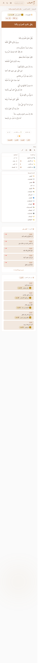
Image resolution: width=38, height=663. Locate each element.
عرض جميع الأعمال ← (19, 270)
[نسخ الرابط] (22, 150)
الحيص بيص (25, 229)
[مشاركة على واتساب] (26, 150)
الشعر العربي (26, 9)
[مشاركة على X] (34, 150)
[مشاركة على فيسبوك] (30, 150)
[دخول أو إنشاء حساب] (3, 2)
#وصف (22, 140)
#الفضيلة (10, 140)
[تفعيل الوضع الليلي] (7, 2)
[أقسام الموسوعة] (10, 2)
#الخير (16, 140)
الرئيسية (34, 9)
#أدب (28, 140)
